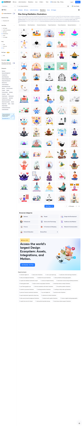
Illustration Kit (6, 20)
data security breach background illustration (29, 298)
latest (74, 19)
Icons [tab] (48, 10)
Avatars (7, 90)
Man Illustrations (22, 25)
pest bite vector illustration (59, 292)
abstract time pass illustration (44, 277)
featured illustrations (22, 21)
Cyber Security (4, 96)
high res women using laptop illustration (41, 283)
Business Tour (4, 82)
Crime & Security (9, 88)
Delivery (3, 88)
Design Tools (4, 103)
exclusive (67, 19)
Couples (3, 90)
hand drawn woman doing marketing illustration (68, 280)
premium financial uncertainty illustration (29, 292)
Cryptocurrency (4, 98)
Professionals (27, 221)
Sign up (77, 2)
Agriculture (11, 98)
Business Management (6, 73)
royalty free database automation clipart (29, 280)
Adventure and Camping (6, 99)
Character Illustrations (41, 25)
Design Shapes (4, 105)
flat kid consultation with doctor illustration (44, 286)
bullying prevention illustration (44, 289)
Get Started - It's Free (27, 264)
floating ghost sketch (24, 283)
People (45, 216)
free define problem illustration (63, 286)
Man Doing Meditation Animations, (60, 21)
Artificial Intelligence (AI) (6, 78)
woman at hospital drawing (47, 280)
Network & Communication (70, 226)
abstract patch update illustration (50, 298)
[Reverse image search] (68, 6)
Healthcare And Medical (70, 221)
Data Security (11, 96)
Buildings (10, 92)
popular (71, 19)
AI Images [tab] (53, 10)
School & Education (28, 231)
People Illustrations (52, 25)
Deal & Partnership (5, 76)
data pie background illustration (27, 277)
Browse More (43, 231)
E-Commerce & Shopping (50, 226)
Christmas (4, 94)
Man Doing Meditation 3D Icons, (46, 21)
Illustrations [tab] (43, 10)
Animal (12, 101)
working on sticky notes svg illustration (63, 289)
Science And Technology (50, 221)
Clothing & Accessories (6, 107)
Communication (5, 92)
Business (3, 71)
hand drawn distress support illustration (62, 301)
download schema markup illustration (62, 283)
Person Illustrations (62, 25)
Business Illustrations (72, 25)
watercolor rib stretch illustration (49, 295)
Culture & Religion (5, 84)
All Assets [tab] (20, 10)
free (27, 16)
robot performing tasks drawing (43, 301)
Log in (72, 2)
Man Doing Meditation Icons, (74, 21)
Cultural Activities (5, 109)
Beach (13, 103)
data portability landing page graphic (63, 277)
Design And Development (70, 216)
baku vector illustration (37, 274)
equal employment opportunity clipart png (29, 295)
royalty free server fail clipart (26, 301)
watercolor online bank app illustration (68, 274)
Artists (9, 103)
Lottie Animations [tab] (34, 10)
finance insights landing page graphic (69, 298)
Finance (26, 226)
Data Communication (6, 101)
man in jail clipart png (51, 274)
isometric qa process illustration (27, 289)
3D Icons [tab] (26, 10)
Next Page (48, 206)
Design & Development (6, 80)
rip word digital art (46, 292)
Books (8, 94)
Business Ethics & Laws (6, 86)
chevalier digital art (24, 274)
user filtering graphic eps (25, 286)
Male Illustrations (31, 25)
